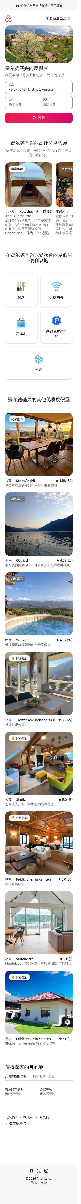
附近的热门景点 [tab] (43, 1076)
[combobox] (39, 89)
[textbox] (22, 104)
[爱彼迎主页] (8, 18)
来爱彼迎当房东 (58, 18)
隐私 (34, 1183)
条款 (44, 1183)
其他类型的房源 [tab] (15, 1076)
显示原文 (57, 6)
